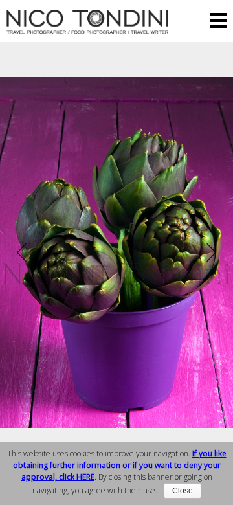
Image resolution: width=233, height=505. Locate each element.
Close (182, 490)
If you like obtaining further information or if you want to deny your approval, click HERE (120, 465)
